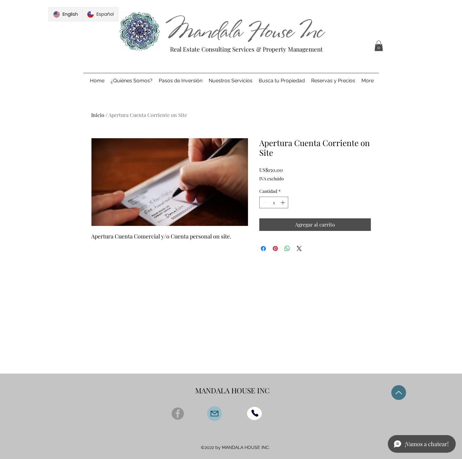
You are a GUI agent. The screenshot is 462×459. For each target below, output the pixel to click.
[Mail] (214, 413)
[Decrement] (264, 202)
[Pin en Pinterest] (275, 248)
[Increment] (283, 202)
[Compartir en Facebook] (263, 248)
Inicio (97, 115)
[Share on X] (299, 248)
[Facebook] (178, 413)
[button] (378, 46)
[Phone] (255, 413)
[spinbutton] (273, 202)
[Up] (398, 392)
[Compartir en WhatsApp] (287, 248)
